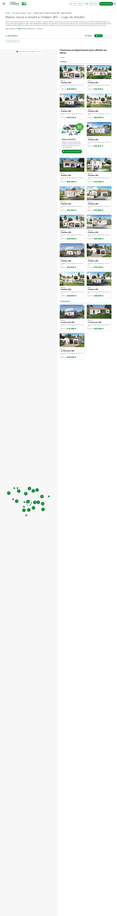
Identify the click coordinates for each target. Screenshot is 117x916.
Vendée (62, 57)
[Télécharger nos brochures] (115, 3)
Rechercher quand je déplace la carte (30, 51)
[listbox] (11, 35)
